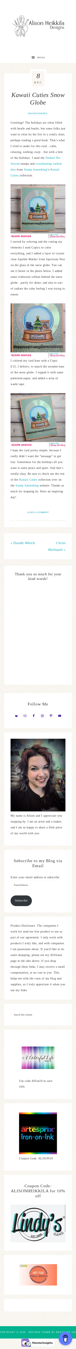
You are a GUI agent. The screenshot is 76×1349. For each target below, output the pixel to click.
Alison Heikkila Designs (38, 26)
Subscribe (21, 900)
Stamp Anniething (35, 169)
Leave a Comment (38, 512)
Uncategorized (38, 113)
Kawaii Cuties (28, 479)
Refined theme (40, 1332)
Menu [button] (41, 57)
